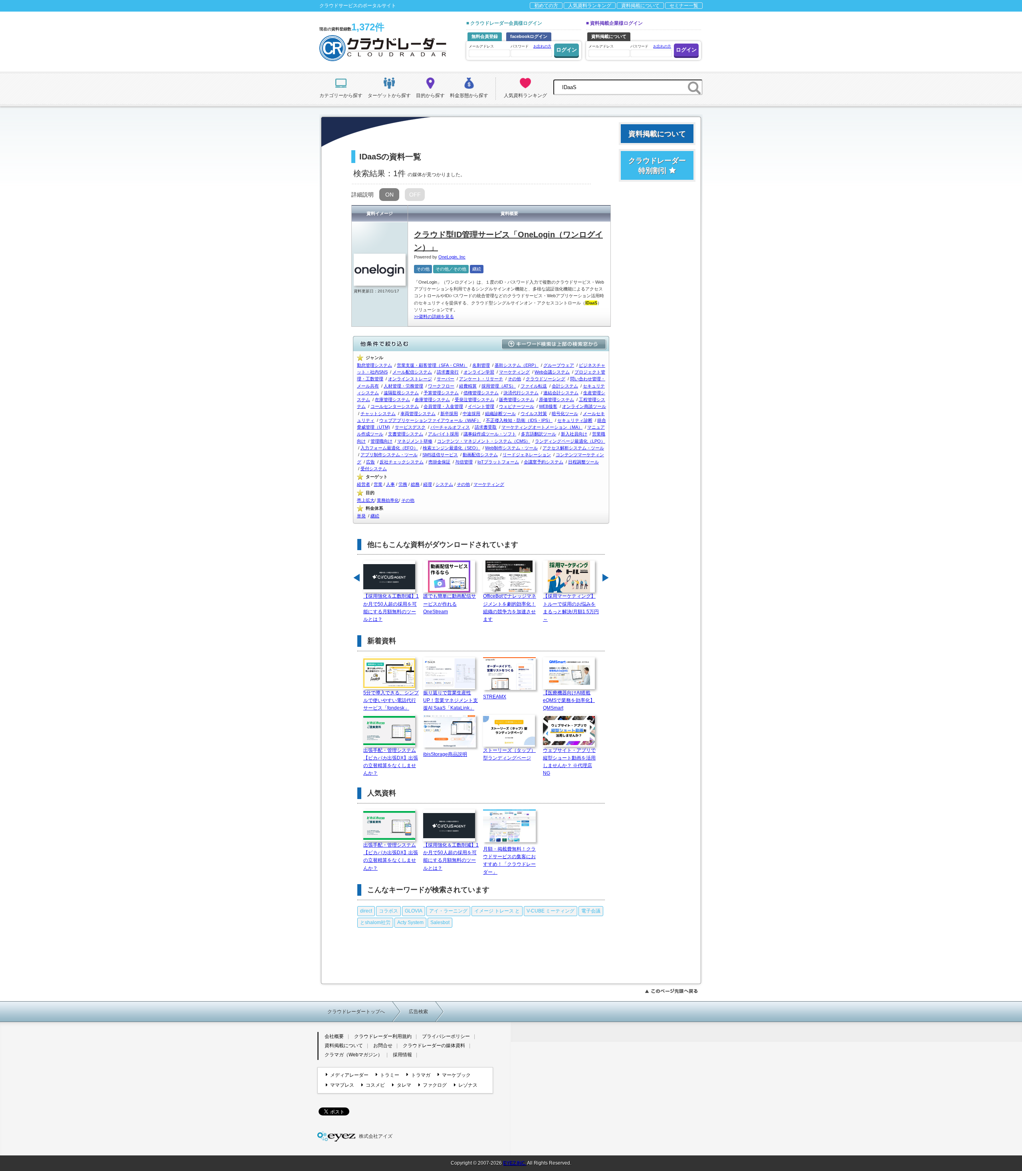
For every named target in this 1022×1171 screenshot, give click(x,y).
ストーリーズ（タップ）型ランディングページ (509, 754)
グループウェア (558, 365)
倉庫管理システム (432, 399)
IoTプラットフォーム (498, 461)
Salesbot (440, 922)
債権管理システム (481, 392)
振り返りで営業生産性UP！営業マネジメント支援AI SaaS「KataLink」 (450, 700)
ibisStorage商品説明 (445, 754)
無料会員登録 (484, 36)
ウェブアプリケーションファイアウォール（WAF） (430, 420)
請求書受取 (486, 427)
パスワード (531, 46)
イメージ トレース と (497, 911)
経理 (427, 484)
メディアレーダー (349, 1075)
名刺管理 (481, 365)
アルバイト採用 (443, 433)
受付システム (373, 468)
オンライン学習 (478, 372)
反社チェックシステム (402, 461)
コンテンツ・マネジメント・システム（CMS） (483, 441)
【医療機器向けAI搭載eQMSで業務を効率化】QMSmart (569, 700)
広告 (370, 461)
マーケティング (514, 372)
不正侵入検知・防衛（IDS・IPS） (519, 420)
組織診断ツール (500, 413)
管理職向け (381, 441)
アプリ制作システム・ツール (389, 454)
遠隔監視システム (401, 392)
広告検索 (418, 1011)
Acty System (410, 922)
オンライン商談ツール (584, 406)
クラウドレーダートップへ (356, 1011)
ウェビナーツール (516, 406)
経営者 (363, 484)
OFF (415, 194)
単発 (361, 515)
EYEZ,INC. (514, 1163)
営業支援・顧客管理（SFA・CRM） (432, 365)
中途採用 (471, 413)
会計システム (565, 386)
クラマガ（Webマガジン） (353, 1055)
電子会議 (590, 911)
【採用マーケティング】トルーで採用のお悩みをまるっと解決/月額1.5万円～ (571, 607)
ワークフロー (441, 386)
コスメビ (375, 1085)
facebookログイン (528, 36)
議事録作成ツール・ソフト (489, 433)
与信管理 (464, 461)
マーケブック (456, 1075)
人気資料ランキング (589, 5)
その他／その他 (451, 268)
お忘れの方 (542, 46)
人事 (390, 484)
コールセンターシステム (394, 406)
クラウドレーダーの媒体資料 (434, 1045)
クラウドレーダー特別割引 (657, 166)
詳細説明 (362, 194)
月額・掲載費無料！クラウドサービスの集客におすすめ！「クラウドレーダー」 (509, 860)
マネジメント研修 (414, 441)
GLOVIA (413, 911)
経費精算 (468, 386)
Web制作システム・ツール (511, 447)
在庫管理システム (392, 399)
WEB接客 (548, 406)
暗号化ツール (565, 413)
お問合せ (382, 1045)
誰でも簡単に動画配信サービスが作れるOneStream (449, 603)
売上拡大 (365, 500)
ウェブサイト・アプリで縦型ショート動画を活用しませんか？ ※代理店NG (569, 762)
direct (366, 911)
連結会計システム (560, 392)
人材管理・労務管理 (403, 386)
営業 (378, 484)
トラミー (389, 1075)
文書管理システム (405, 433)
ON (389, 194)
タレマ (404, 1085)
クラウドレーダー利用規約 (383, 1036)
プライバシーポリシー (446, 1036)
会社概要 (334, 1036)
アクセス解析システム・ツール (573, 447)
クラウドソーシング (545, 378)
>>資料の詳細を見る (434, 316)
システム (444, 484)
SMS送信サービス (440, 454)
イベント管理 (481, 406)
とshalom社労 (375, 922)
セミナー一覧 (683, 5)
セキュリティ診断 (574, 420)
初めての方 (546, 5)
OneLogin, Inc (451, 256)
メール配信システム (412, 372)
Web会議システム (552, 372)
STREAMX (494, 697)
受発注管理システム (474, 399)
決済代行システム (521, 392)
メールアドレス (481, 46)
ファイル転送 (534, 386)
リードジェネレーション (527, 454)
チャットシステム (378, 413)
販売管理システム (516, 399)
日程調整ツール (583, 461)
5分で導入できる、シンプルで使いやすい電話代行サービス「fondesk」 (391, 700)
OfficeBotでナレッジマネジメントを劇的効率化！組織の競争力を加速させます (509, 607)
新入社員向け (574, 433)
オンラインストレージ (410, 378)
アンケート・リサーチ (481, 378)
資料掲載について (640, 5)
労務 (402, 484)
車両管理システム (418, 413)
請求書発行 (448, 372)
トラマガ (420, 1075)
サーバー (445, 378)
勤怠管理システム (374, 365)
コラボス (388, 911)
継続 (476, 268)
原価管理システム (556, 399)
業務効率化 (388, 500)
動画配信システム (480, 454)
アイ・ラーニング (448, 911)
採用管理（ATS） (498, 386)
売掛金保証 (439, 461)
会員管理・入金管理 (443, 406)
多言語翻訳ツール (538, 433)
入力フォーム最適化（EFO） (389, 447)
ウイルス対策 (534, 413)
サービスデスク (410, 427)
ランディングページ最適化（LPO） (570, 441)
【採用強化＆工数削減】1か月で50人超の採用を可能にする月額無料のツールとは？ (391, 607)
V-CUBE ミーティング (550, 911)
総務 (415, 484)
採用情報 (402, 1055)
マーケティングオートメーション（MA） (541, 427)
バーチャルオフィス (450, 427)
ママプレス (342, 1085)
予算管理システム (441, 392)
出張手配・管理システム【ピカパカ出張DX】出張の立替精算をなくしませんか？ (390, 762)
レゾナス (467, 1085)
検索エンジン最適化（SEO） (451, 447)
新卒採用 (449, 413)
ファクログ (435, 1085)
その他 (423, 268)
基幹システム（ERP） (517, 365)
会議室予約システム (543, 461)
